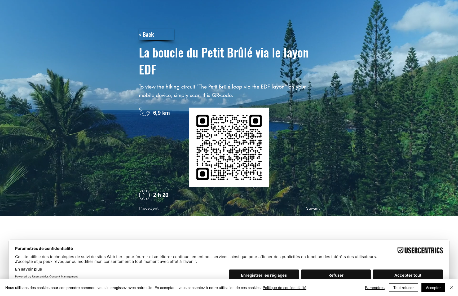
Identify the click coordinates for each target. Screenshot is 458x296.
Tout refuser (403, 287)
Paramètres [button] (375, 287)
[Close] (451, 287)
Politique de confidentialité (284, 287)
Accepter (433, 287)
